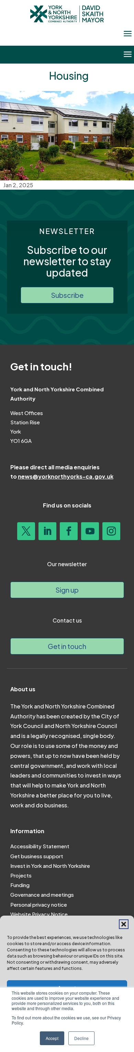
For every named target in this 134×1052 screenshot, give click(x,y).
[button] (123, 924)
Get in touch (67, 646)
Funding (20, 885)
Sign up (67, 589)
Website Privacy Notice (39, 914)
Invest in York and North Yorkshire (50, 865)
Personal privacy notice (38, 904)
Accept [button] (52, 1038)
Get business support (36, 856)
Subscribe (67, 295)
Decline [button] (81, 1038)
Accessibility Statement (39, 846)
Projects (21, 875)
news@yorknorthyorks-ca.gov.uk (65, 476)
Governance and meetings (42, 894)
